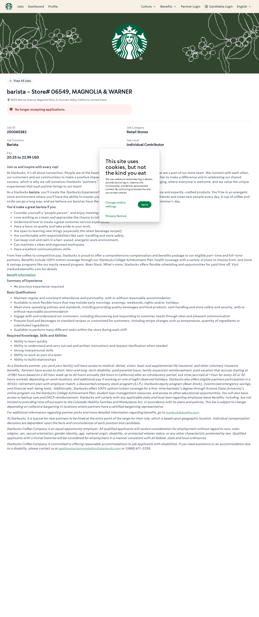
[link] (8, 6)
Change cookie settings (115, 204)
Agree (144, 204)
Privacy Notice (116, 216)
